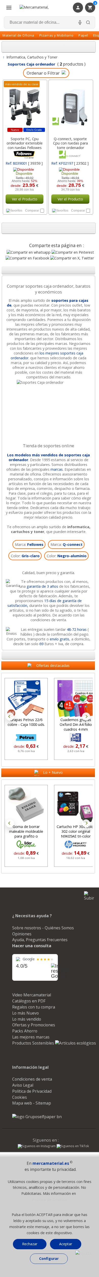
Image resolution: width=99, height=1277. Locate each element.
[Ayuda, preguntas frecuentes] (83, 1253)
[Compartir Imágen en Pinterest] (73, 252)
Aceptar (65, 1243)
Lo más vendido (26, 1019)
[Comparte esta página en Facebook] (27, 258)
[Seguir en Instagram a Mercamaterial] (37, 1146)
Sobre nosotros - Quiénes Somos (43, 928)
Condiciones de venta (32, 1079)
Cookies (19, 1097)
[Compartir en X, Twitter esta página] (72, 258)
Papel (83, 35)
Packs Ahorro (24, 1031)
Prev (10, 716)
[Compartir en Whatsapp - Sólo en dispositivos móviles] (29, 252)
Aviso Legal (22, 1085)
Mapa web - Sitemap (31, 1103)
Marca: (29, 544)
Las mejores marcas (31, 1037)
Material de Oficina (18, 35)
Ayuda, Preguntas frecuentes (40, 939)
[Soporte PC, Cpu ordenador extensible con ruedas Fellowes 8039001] (25, 107)
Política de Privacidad (32, 1091)
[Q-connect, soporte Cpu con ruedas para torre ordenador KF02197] (70, 107)
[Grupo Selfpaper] (37, 1116)
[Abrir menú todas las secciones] (9, 8)
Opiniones (21, 934)
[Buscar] (88, 22)
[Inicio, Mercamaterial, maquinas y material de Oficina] (40, 7)
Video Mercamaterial (31, 995)
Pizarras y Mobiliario (56, 35)
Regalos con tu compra (33, 1007)
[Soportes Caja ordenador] (48, 382)
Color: (25, 555)
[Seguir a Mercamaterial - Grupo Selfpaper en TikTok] (73, 1146)
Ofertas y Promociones (33, 1025)
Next (86, 716)
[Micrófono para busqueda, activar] (80, 22)
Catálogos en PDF (28, 1001)
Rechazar (29, 1243)
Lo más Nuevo (25, 1013)
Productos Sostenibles (33, 1043)
